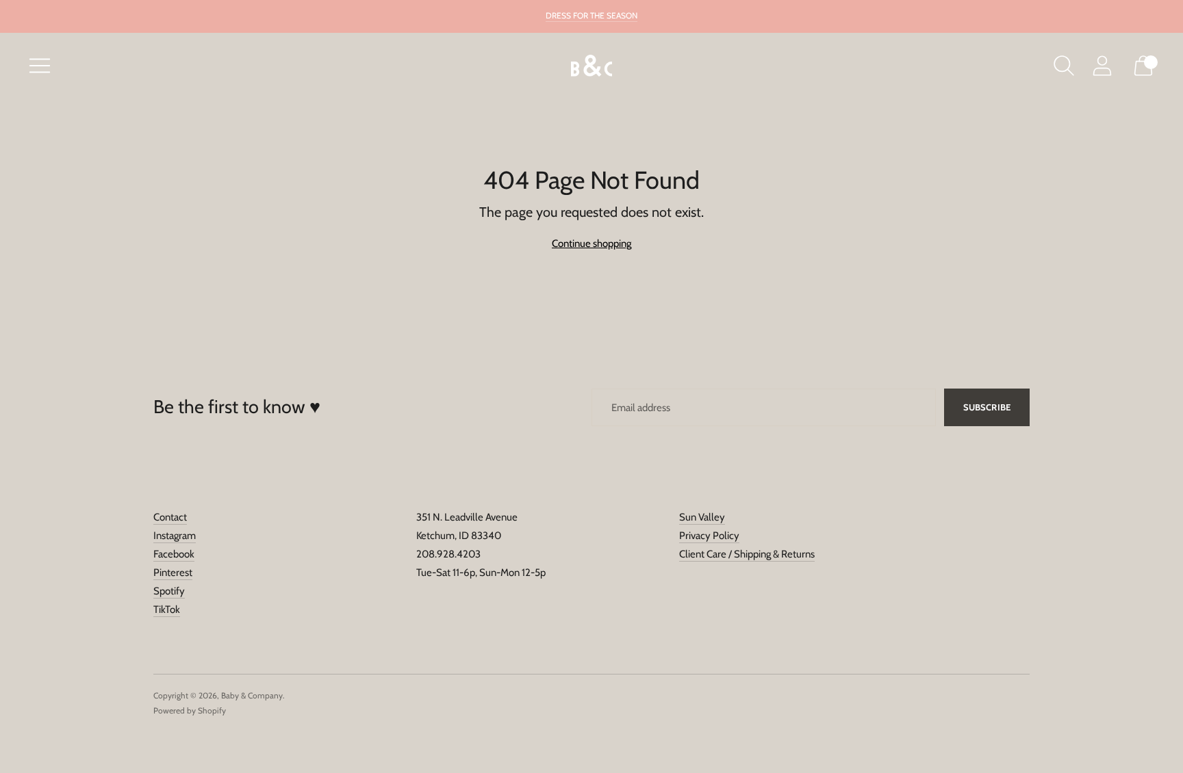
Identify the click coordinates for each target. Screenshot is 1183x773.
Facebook (173, 554)
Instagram (174, 535)
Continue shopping (591, 243)
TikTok (166, 609)
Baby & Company (252, 695)
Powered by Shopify (189, 710)
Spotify (169, 591)
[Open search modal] (1064, 66)
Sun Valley (702, 517)
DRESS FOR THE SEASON (591, 15)
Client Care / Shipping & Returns (747, 554)
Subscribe (986, 407)
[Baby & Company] (591, 66)
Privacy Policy (709, 535)
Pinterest (172, 572)
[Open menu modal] (40, 66)
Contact (170, 517)
